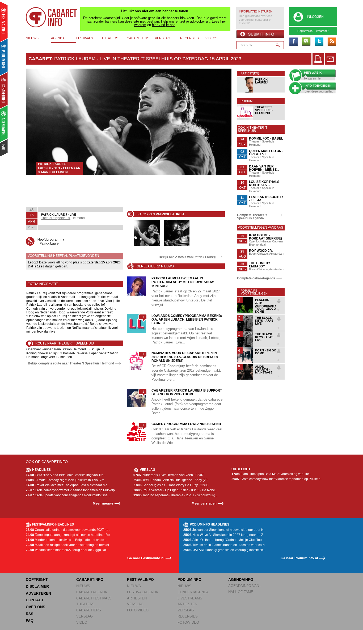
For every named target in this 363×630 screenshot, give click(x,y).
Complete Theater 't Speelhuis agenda (252, 216)
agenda (58, 38)
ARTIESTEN (137, 598)
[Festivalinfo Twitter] (318, 42)
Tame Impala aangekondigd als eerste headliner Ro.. (68, 534)
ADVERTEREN (38, 593)
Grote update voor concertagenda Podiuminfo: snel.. (68, 495)
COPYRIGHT (37, 579)
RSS (29, 614)
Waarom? (322, 30)
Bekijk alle (187, 257)
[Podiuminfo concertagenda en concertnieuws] (4, 56)
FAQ (29, 621)
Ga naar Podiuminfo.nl (299, 558)
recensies (189, 38)
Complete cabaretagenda (256, 278)
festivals (84, 38)
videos (211, 38)
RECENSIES (188, 616)
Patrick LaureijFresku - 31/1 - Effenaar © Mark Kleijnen (59, 168)
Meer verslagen (204, 503)
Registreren (305, 30)
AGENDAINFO (240, 579)
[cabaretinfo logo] (51, 17)
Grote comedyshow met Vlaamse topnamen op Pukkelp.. (71, 490)
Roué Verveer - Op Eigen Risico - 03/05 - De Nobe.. (175, 490)
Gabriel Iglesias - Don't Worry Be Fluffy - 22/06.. (171, 485)
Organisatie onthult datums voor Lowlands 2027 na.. (68, 529)
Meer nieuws (103, 503)
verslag (162, 38)
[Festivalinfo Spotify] (306, 42)
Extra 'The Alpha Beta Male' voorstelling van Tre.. (65, 475)
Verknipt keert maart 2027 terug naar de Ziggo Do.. (67, 550)
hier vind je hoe (163, 25)
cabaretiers (138, 38)
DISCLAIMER (37, 586)
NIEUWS (83, 586)
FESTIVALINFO (140, 579)
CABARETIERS (88, 610)
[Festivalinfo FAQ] (4, 148)
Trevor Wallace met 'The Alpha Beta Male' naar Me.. (67, 485)
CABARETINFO (89, 579)
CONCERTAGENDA (193, 592)
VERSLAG (84, 616)
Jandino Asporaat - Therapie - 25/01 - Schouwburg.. (175, 495)
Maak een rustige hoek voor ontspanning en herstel (67, 545)
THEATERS (85, 604)
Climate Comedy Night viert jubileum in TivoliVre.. (66, 480)
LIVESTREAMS (190, 598)
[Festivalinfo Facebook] (293, 42)
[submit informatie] (260, 34)
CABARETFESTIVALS (94, 598)
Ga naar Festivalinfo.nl (145, 558)
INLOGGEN (315, 17)
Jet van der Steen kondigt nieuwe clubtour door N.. (224, 529)
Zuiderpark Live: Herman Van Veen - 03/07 (168, 475)
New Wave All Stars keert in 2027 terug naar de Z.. (224, 534)
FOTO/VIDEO (138, 610)
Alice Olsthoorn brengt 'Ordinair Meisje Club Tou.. (223, 539)
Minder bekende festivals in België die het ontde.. (66, 539)
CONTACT (35, 600)
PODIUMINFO (189, 579)
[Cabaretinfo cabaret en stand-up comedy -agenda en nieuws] (4, 90)
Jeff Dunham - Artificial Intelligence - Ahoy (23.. (171, 480)
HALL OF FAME (240, 592)
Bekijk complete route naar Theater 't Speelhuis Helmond (71, 363)
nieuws (32, 38)
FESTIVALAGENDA (142, 592)
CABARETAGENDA (91, 592)
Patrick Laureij (50, 243)
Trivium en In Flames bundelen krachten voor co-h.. (224, 545)
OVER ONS (35, 607)
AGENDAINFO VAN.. (244, 586)
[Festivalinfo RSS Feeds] (331, 42)
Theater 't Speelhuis (55, 218)
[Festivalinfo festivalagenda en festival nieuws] (4, 21)
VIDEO (81, 622)
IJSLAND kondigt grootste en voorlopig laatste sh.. (224, 550)
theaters (110, 38)
